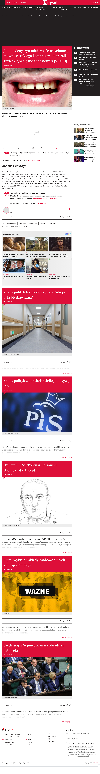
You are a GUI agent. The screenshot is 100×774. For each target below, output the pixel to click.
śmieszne (42, 223)
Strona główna (5, 15)
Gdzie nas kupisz (9, 739)
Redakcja (30, 739)
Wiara (55, 7)
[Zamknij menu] (2, 2)
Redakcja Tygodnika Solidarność (12, 734)
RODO (15, 763)
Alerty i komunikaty (63, 8)
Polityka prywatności (7, 763)
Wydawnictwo (31, 737)
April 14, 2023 (41, 203)
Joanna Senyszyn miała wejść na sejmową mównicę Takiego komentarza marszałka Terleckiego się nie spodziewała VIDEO (47, 15)
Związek (15, 7)
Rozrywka (77, 7)
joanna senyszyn (11, 223)
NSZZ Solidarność (21, 3)
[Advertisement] (50, 32)
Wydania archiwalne (9, 742)
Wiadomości (6, 7)
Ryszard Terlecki (34, 160)
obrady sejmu (22, 223)
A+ (9, 3)
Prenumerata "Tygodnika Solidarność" (14, 737)
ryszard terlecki (33, 223)
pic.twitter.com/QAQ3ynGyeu (45, 198)
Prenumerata (93, 7)
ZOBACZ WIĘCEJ (53, 223)
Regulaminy (22, 763)
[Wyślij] (96, 738)
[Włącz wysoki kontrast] (12, 3)
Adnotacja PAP (8, 745)
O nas (29, 734)
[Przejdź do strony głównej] (48, 2)
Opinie (85, 7)
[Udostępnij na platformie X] (70, 217)
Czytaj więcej (90, 86)
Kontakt (30, 742)
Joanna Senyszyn (54, 148)
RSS (28, 763)
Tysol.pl (96, 763)
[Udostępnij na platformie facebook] (67, 217)
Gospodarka (23, 7)
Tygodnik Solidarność (40, 8)
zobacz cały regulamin (83, 756)
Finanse (32, 7)
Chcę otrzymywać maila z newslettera (81, 743)
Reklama (30, 745)
